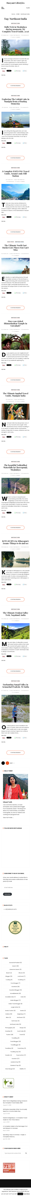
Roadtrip (8, 1031)
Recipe (23, 1027)
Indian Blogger (15, 1000)
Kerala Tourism (10, 1010)
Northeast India (15, 1024)
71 (6, 1166)
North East (15, 1021)
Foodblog (21, 979)
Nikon (8, 1017)
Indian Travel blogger (15, 1003)
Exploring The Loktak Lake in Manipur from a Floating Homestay (15, 101)
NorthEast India (15, 23)
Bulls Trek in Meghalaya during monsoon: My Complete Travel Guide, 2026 (15, 29)
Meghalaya (21, 1014)
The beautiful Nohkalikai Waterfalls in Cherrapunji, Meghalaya (15, 467)
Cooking (9, 979)
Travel (22, 1034)
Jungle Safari (15, 1007)
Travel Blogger (15, 1041)
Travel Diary (21, 1048)
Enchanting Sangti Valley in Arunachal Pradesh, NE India (15, 685)
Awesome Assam (15, 969)
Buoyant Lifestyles (15, 3)
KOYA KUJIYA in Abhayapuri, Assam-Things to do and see (15, 542)
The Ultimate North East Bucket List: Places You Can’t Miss (15, 247)
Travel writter (21, 1055)
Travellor (8, 1055)
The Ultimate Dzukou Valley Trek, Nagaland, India (15, 613)
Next (11, 763)
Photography (10, 1027)
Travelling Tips (15, 1051)
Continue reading (15, 85)
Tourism (9, 1034)
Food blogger (15, 983)
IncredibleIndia (15, 993)
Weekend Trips (15, 1065)
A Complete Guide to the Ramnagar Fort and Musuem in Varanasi (15, 1127)
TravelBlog (15, 1038)
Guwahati (16, 986)
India (23, 997)
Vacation (15, 1058)
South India (21, 1031)
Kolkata (8, 1014)
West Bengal (10, 1069)
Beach (9, 973)
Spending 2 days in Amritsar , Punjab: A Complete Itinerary (14, 1136)
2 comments (16, 255)
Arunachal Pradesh (15, 962)
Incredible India (10, 997)
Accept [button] (20, 1194)
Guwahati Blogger (15, 990)
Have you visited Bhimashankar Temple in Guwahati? (15, 323)
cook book (21, 976)
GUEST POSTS (10, 241)
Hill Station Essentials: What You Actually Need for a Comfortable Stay (15, 1110)
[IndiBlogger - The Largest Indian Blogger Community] (15, 1083)
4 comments (16, 620)
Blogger (9, 976)
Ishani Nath (26, 35)
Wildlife (23, 1069)
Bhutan (22, 973)
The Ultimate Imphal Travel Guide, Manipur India (15, 394)
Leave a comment (16, 37)
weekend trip (15, 1062)
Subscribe (7, 894)
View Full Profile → (8, 817)
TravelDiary (9, 1048)
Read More (26, 1194)
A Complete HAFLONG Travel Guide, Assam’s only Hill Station (15, 173)
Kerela (23, 1010)
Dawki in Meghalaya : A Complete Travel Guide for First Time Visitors (15, 1119)
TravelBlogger (15, 1045)
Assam (15, 966)
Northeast (21, 1017)
